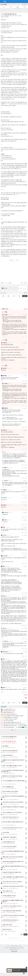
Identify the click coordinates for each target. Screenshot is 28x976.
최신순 (10, 308)
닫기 (26, 967)
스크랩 (25, 282)
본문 (8, 702)
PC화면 (12, 946)
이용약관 (6, 947)
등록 (26, 697)
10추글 (17, 7)
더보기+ (26, 706)
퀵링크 (16, 946)
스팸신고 (9, 282)
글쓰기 (26, 4)
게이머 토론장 (4, 4)
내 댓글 (10, 7)
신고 (6, 282)
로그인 (8, 946)
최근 (2, 934)
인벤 (5, 1)
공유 (22, 282)
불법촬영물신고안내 (14, 949)
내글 (3, 7)
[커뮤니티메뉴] (1, 1)
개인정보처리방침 (12, 947)
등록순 (7, 308)
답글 (3, 336)
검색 (21, 934)
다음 (19, 702)
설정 (20, 946)
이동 (6, 336)
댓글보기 (24, 702)
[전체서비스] (26, 1)
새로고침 (25, 308)
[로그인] (24, 1)
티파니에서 (3, 15)
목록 (3, 702)
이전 (14, 702)
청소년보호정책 (20, 947)
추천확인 (2, 282)
